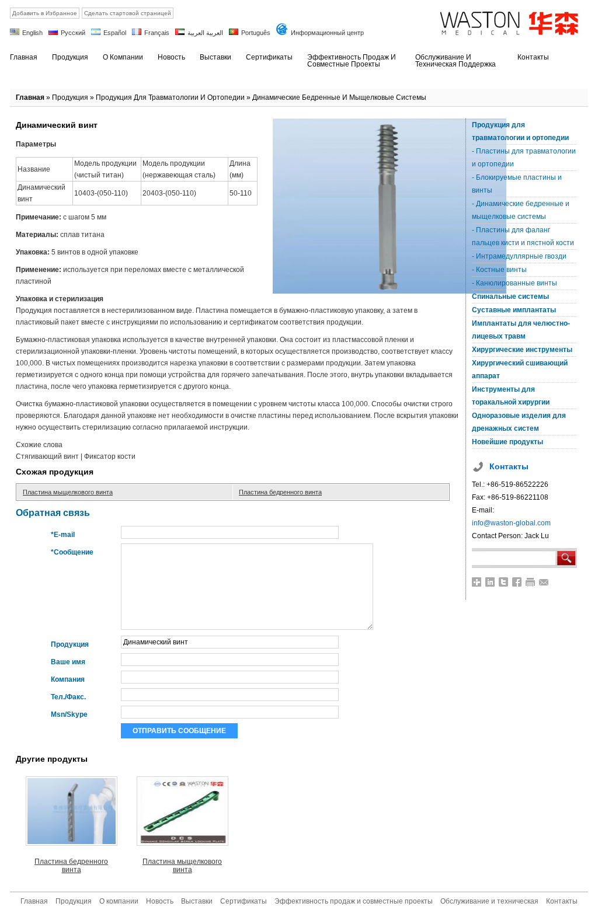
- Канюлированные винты (514, 283)
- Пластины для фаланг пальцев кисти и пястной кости (523, 236)
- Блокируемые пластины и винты (517, 183)
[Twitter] (504, 582)
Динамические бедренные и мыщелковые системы (339, 97)
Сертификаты (243, 901)
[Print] (531, 582)
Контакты (562, 901)
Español (114, 32)
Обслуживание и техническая (489, 901)
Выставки (197, 901)
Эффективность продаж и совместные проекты (353, 901)
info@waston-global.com (511, 523)
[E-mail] (544, 582)
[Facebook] (517, 582)
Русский (73, 32)
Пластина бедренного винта (280, 492)
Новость (159, 901)
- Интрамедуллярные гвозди (519, 256)
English (32, 32)
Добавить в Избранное (44, 13)
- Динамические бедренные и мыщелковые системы (520, 210)
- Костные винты (499, 270)
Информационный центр (327, 32)
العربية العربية (205, 32)
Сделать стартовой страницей (127, 13)
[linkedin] (490, 582)
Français (156, 32)
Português (255, 32)
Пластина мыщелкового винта (68, 492)
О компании (118, 901)
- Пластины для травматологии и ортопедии (524, 157)
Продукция (70, 97)
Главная (30, 97)
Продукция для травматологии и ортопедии (170, 97)
